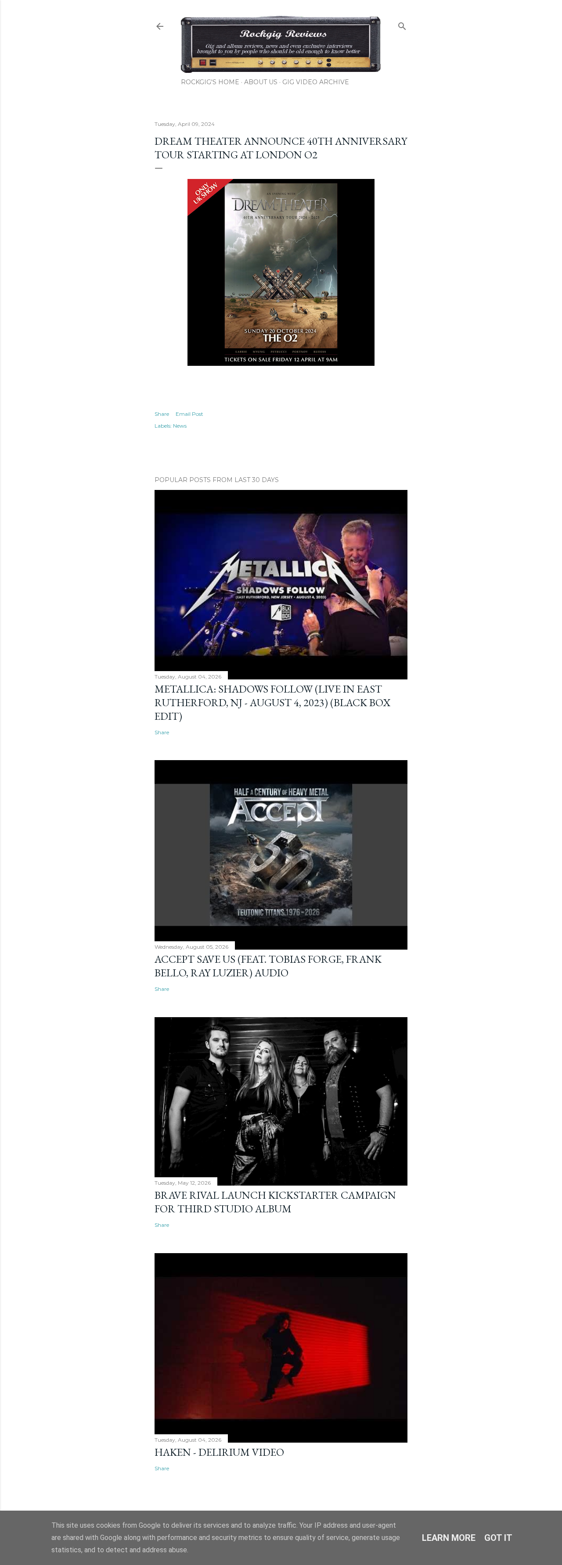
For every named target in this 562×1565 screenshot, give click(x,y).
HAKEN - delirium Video (219, 1452)
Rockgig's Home (210, 82)
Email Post (189, 414)
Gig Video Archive (315, 82)
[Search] (402, 24)
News (180, 425)
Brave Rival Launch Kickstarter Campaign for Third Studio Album (275, 1201)
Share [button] (162, 414)
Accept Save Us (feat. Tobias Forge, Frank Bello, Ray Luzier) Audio (268, 965)
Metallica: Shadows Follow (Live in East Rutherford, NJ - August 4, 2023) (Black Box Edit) (272, 702)
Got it (498, 1538)
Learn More (449, 1538)
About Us (260, 82)
